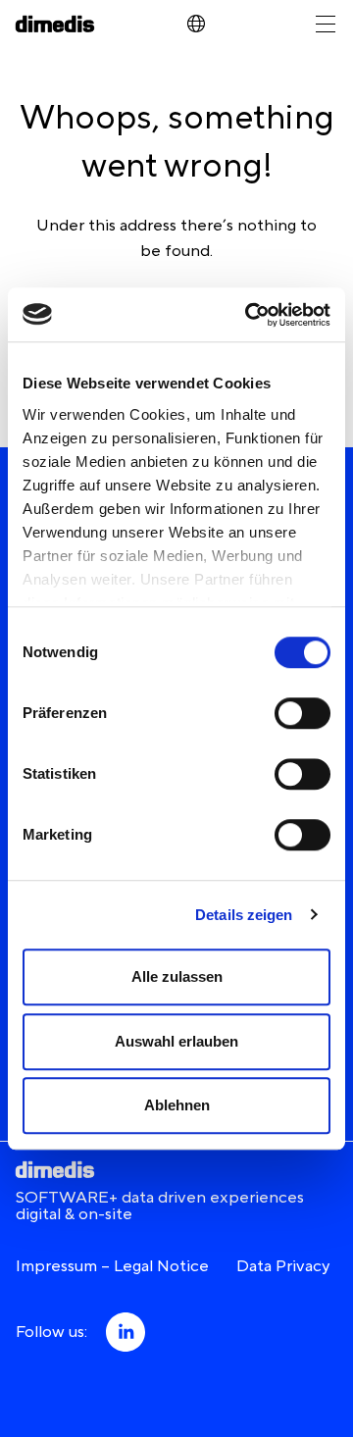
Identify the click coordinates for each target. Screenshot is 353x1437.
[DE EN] (196, 23)
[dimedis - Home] (55, 24)
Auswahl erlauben (176, 1041)
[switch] (302, 713)
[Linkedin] (122, 1332)
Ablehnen (177, 1105)
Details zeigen (243, 914)
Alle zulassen (177, 976)
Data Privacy (282, 1266)
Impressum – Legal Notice (112, 1266)
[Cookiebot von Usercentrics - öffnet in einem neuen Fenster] (249, 315)
